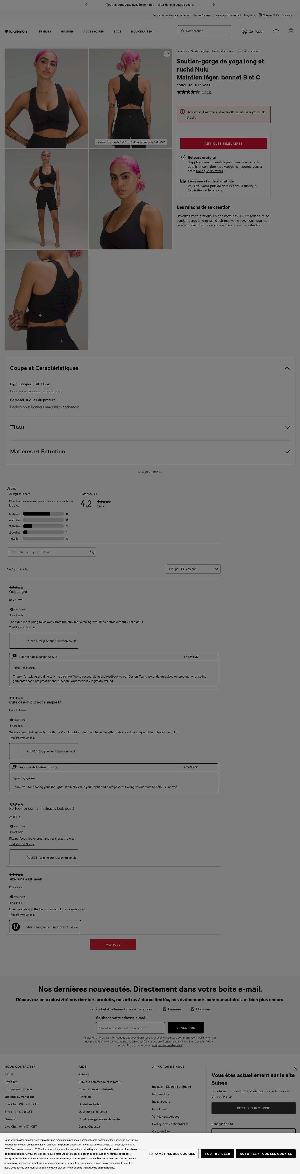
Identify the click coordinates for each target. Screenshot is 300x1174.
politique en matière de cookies (104, 1149)
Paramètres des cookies (172, 1153)
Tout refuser (217, 1153)
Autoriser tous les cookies (266, 1153)
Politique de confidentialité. (99, 1167)
